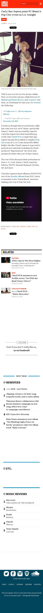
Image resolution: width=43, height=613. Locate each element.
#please (6, 114)
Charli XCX (16, 137)
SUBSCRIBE (28, 584)
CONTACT (11, 584)
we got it (32, 100)
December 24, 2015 (10, 121)
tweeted (36, 102)
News (4, 19)
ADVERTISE (37, 584)
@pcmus (10, 111)
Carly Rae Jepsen (18, 226)
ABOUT (4, 584)
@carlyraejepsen (25, 111)
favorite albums (17, 176)
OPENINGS (20, 584)
